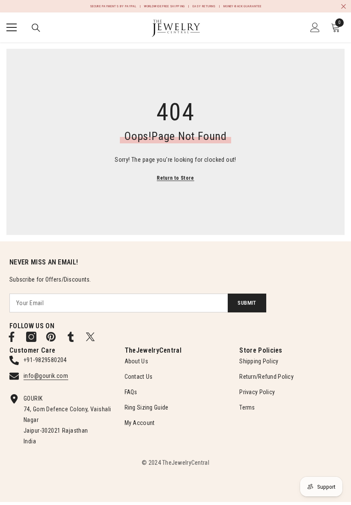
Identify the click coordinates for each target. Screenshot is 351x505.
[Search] (36, 28)
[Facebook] (11, 337)
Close (343, 6)
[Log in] (315, 27)
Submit (247, 303)
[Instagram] (31, 337)
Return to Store (175, 178)
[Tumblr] (70, 337)
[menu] (11, 27)
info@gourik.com (46, 375)
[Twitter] (90, 337)
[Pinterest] (51, 337)
